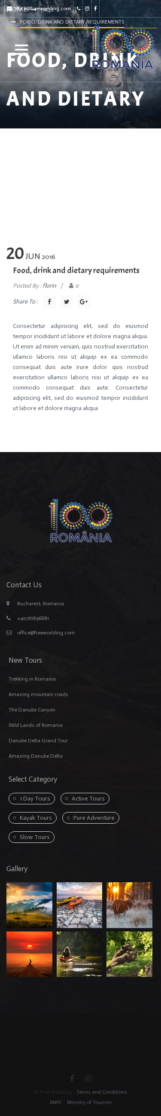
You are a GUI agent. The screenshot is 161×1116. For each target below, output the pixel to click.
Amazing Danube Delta (36, 756)
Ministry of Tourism (89, 1102)
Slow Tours (35, 837)
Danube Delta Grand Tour (38, 741)
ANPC (56, 1102)
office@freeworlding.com (42, 9)
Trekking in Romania (32, 679)
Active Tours (88, 798)
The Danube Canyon (32, 710)
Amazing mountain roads (38, 694)
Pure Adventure (94, 817)
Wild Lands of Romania (36, 725)
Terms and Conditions (101, 1092)
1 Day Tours (35, 798)
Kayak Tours (36, 817)
